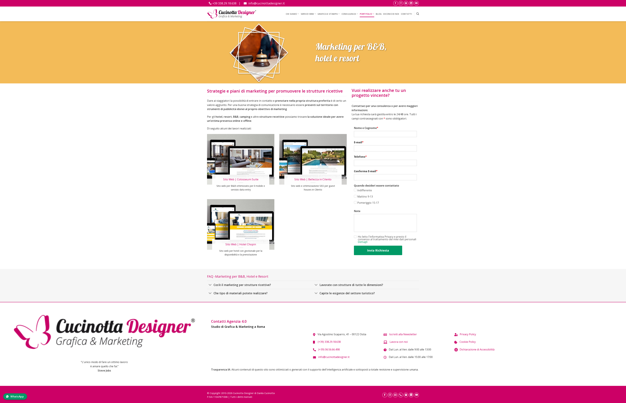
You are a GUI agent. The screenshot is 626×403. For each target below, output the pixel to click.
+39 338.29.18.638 (224, 3)
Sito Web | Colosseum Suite (240, 179)
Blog (379, 13)
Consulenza (349, 13)
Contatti (406, 13)
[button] (417, 14)
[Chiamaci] (400, 395)
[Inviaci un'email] (395, 395)
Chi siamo (291, 13)
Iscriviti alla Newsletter (402, 334)
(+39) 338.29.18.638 (328, 342)
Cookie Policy (467, 342)
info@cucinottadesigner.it (266, 3)
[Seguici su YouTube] (416, 3)
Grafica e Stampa (328, 13)
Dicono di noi (391, 13)
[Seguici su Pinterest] (406, 3)
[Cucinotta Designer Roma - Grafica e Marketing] (231, 13)
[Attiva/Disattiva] (210, 285)
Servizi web (307, 13)
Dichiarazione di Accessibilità (477, 349)
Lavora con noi (398, 342)
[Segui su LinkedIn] (411, 3)
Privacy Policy (468, 334)
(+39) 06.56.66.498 (329, 349)
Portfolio (366, 13)
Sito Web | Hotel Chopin (240, 244)
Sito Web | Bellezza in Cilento (312, 179)
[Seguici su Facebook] (395, 3)
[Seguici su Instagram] (400, 3)
